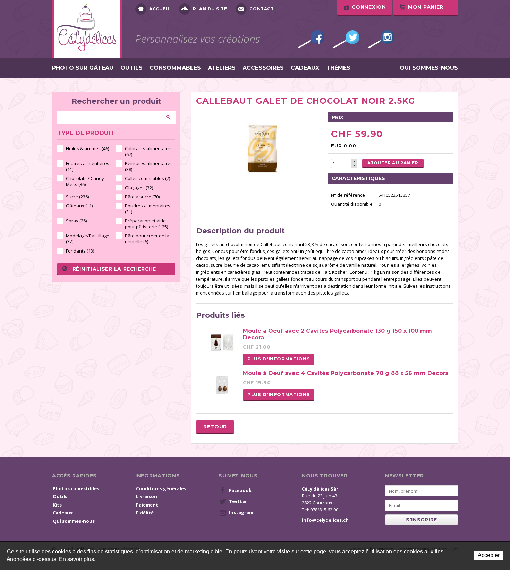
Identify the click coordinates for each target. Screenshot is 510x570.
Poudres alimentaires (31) (147, 209)
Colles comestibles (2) (147, 178)
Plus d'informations (278, 358)
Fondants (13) (80, 251)
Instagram (381, 39)
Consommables (175, 68)
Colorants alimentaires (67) (149, 151)
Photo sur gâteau (82, 68)
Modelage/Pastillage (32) (87, 238)
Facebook (311, 39)
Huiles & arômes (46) (87, 148)
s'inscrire (421, 520)
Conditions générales (161, 488)
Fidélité (145, 513)
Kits (57, 505)
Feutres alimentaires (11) (87, 166)
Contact (261, 8)
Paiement (147, 505)
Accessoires (263, 68)
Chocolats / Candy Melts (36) (85, 181)
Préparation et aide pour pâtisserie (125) (146, 224)
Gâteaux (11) (79, 206)
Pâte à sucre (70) (142, 197)
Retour (215, 427)
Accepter (489, 555)
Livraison (146, 496)
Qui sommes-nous (429, 68)
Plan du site (210, 8)
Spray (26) (76, 221)
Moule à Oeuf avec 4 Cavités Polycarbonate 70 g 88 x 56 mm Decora (346, 373)
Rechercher (168, 117)
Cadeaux (305, 68)
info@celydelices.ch (325, 520)
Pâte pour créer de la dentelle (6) (147, 238)
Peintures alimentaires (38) (149, 166)
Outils (131, 68)
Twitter (346, 39)
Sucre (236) (77, 197)
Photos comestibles (76, 488)
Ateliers (222, 68)
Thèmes (338, 68)
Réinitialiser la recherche (114, 269)
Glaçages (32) (139, 188)
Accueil (159, 8)
